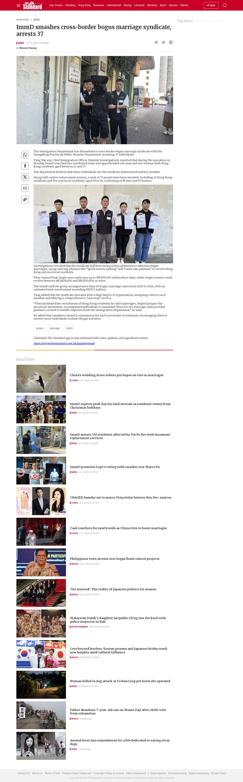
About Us (37, 773)
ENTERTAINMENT (79, 627)
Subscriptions (158, 773)
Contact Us (23, 773)
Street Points (218, 773)
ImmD (69, 328)
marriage (55, 328)
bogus (39, 328)
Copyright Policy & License (108, 773)
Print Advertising (177, 773)
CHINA (74, 380)
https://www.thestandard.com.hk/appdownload (64, 343)
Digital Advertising (199, 773)
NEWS (37, 19)
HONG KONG (22, 19)
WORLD (74, 564)
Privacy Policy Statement (76, 773)
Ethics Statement (136, 773)
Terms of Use (52, 773)
